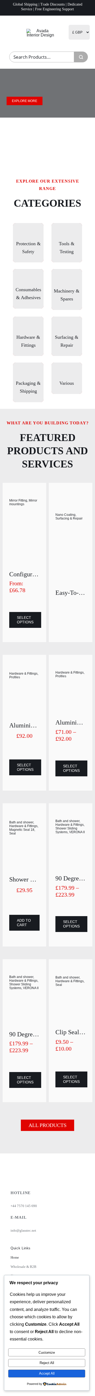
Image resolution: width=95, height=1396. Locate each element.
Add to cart (24, 922)
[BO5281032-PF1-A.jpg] (24, 847)
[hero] (40, 31)
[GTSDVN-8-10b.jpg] (70, 997)
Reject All (47, 1363)
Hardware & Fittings (23, 673)
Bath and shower (21, 822)
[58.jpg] (24, 690)
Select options (25, 619)
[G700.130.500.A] (70, 544)
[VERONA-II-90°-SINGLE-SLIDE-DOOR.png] (70, 844)
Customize (47, 1353)
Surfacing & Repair (69, 518)
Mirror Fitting (18, 500)
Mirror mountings (23, 502)
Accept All (47, 1373)
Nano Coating (65, 515)
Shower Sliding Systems (66, 830)
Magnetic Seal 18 (21, 830)
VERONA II (77, 832)
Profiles (14, 677)
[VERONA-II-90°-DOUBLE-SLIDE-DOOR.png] (24, 1000)
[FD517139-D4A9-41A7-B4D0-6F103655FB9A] (24, 516)
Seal (12, 833)
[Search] (81, 57)
